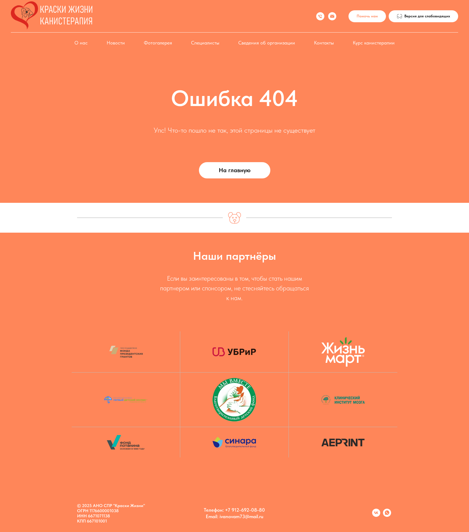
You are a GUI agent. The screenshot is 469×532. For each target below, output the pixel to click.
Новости (116, 43)
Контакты (324, 43)
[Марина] (387, 515)
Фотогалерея (158, 43)
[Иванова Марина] (320, 16)
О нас (81, 43)
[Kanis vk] (376, 515)
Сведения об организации (266, 43)
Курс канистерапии (374, 43)
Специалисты (205, 43)
